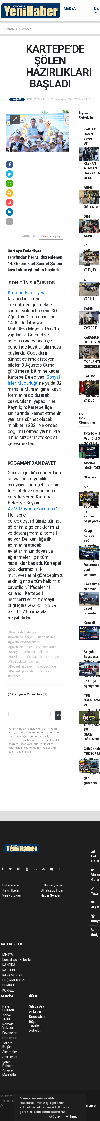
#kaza (43, 652)
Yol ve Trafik (6, 1017)
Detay (56, 1116)
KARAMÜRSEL (12, 975)
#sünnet (14, 676)
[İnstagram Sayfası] (20, 869)
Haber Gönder (50, 895)
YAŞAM (26, 28)
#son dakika (46, 637)
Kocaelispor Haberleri (17, 960)
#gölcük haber (47, 666)
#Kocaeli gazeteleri (21, 671)
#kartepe (52, 657)
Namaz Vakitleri (8, 1026)
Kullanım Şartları (52, 885)
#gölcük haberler (20, 647)
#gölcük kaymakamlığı (24, 642)
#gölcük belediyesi (21, 637)
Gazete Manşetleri (9, 1072)
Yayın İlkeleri (11, 890)
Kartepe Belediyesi (27, 292)
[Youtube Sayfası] (29, 869)
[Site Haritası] (53, 869)
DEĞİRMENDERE (14, 980)
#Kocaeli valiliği (46, 647)
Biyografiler (37, 1016)
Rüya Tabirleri (34, 1023)
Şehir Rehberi (7, 1064)
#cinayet (14, 652)
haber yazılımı (13, 1106)
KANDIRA (9, 965)
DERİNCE (8, 985)
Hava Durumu (8, 1008)
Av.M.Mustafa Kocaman (31, 509)
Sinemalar (9, 1052)
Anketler (35, 1011)
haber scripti (9, 1110)
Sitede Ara (36, 1006)
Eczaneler (9, 1033)
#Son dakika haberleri (23, 661)
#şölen (44, 671)
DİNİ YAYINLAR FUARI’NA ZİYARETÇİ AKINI (92, 226)
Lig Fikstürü (10, 1038)
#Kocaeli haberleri (21, 666)
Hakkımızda (10, 885)
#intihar (29, 652)
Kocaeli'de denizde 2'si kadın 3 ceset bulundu (92, 598)
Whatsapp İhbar (52, 890)
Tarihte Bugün (7, 1045)
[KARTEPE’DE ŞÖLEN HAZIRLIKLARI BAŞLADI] (37, 130)
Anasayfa (10, 28)
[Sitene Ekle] (62, 869)
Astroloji (35, 1030)
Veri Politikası (11, 895)
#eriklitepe (15, 657)
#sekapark (34, 657)
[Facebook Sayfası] (4, 869)
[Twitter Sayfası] (12, 869)
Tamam (74, 1116)
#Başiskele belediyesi (23, 632)
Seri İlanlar (9, 1057)
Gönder (59, 715)
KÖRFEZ (8, 990)
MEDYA (70, 8)
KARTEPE (9, 970)
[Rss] (45, 869)
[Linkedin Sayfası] (37, 869)
